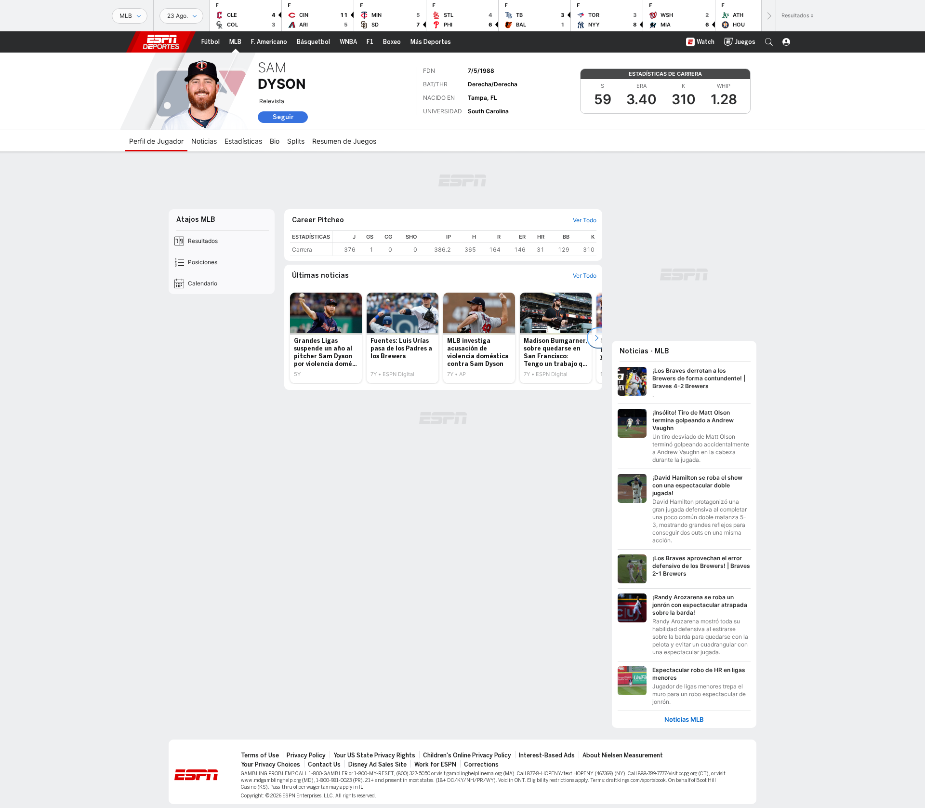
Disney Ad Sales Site (377, 764)
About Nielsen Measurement (622, 755)
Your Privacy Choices (270, 764)
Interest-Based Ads (547, 755)
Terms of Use (260, 755)
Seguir (283, 117)
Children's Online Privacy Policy (467, 755)
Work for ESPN (435, 764)
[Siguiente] (768, 15)
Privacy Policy (306, 755)
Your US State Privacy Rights (374, 755)
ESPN (161, 42)
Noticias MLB (684, 719)
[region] (464, 243)
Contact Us (324, 764)
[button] (769, 42)
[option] (326, 338)
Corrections (481, 764)
